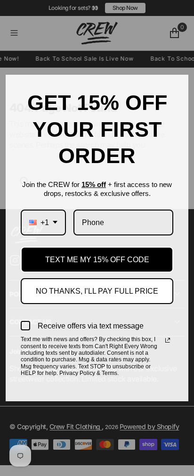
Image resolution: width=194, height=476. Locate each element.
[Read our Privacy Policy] (167, 340)
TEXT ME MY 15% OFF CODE (97, 260)
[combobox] (43, 222)
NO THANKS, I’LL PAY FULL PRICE (97, 291)
